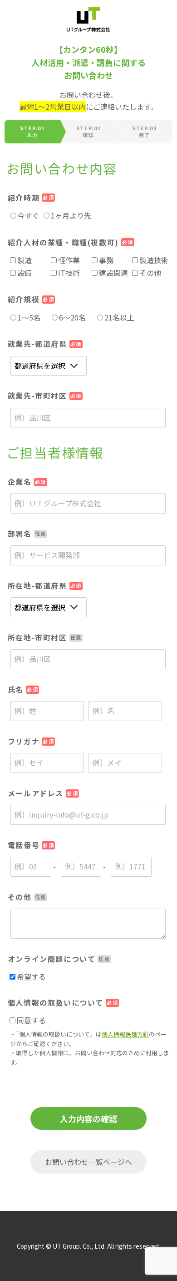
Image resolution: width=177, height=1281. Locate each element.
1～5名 (29, 317)
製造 (24, 259)
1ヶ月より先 (71, 215)
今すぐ (28, 215)
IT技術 (69, 272)
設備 (24, 272)
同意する (31, 1020)
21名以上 (119, 317)
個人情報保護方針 (125, 1034)
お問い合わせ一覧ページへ (88, 1161)
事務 (106, 259)
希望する (31, 976)
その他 (150, 272)
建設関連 (113, 272)
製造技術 (153, 259)
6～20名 (72, 317)
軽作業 (69, 259)
